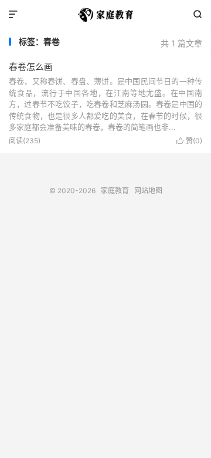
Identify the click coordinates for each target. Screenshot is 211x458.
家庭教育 (105, 15)
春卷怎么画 (31, 66)
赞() (189, 140)
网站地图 (148, 190)
